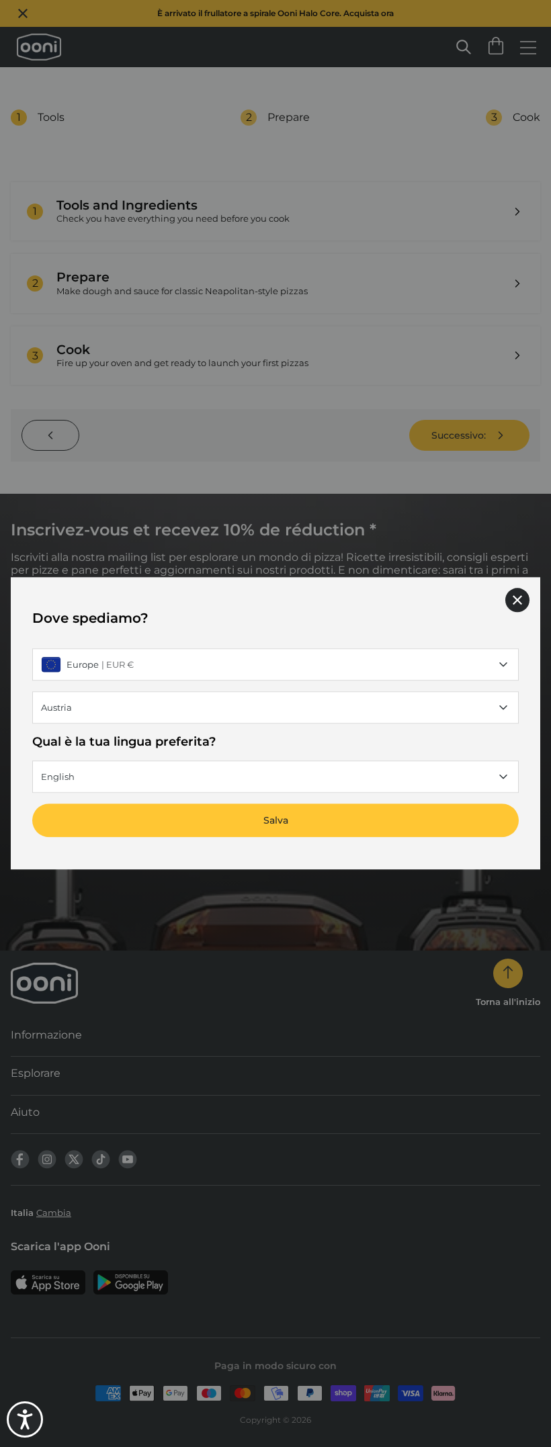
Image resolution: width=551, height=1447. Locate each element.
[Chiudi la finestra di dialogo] (517, 600)
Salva (275, 821)
